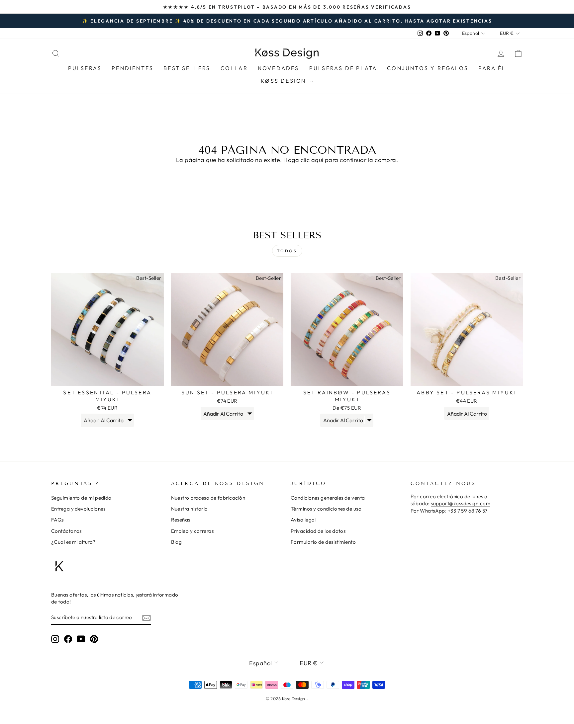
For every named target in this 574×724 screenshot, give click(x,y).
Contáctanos (66, 531)
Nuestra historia (189, 509)
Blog (176, 542)
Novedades (278, 68)
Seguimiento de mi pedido (81, 498)
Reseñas (180, 520)
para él (492, 68)
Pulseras (85, 68)
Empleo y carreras (192, 531)
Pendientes (132, 68)
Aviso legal (303, 520)
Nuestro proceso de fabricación (208, 498)
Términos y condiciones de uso (326, 509)
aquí (317, 160)
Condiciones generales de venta (328, 498)
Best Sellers (186, 68)
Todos (287, 250)
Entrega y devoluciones (78, 509)
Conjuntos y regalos (427, 68)
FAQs (57, 520)
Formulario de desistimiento (323, 542)
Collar (234, 68)
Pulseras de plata (343, 68)
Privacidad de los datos (318, 531)
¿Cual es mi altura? (73, 542)
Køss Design (284, 80)
